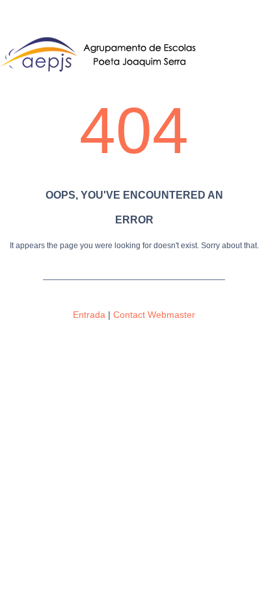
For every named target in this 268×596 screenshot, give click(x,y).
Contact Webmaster (154, 314)
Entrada (89, 314)
